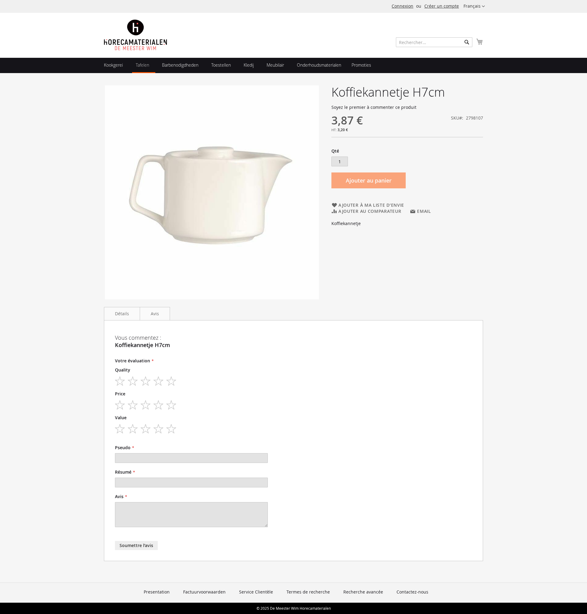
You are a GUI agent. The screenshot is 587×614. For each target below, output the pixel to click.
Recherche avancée (363, 592)
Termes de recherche (308, 592)
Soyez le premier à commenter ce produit (373, 107)
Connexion (402, 6)
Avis (155, 313)
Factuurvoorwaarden (204, 592)
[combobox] (434, 42)
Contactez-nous (412, 592)
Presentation (157, 592)
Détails (122, 313)
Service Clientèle (256, 592)
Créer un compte (441, 6)
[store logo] (135, 35)
